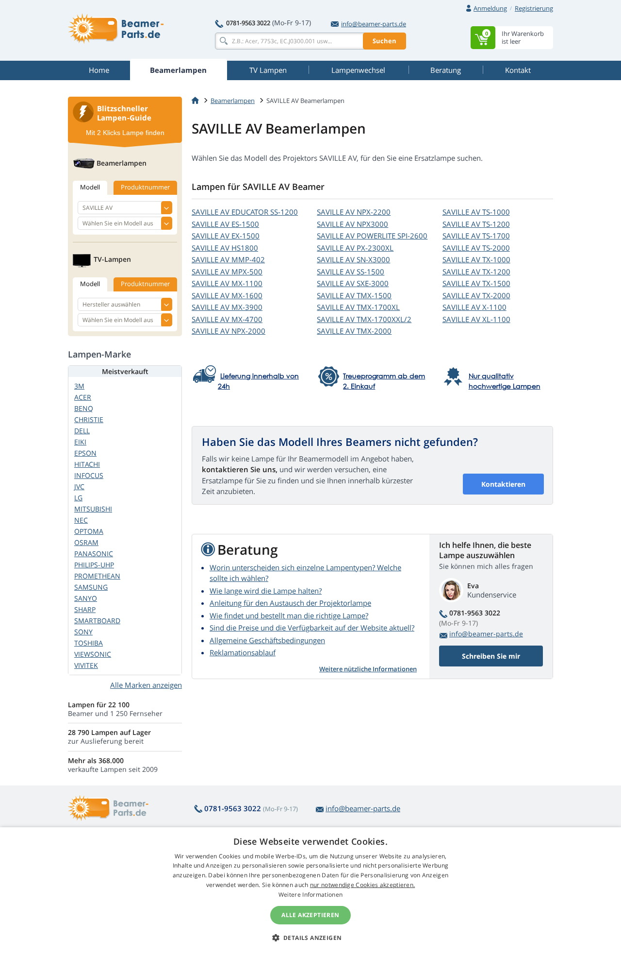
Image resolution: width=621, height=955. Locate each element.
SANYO (85, 598)
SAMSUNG (91, 587)
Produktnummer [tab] (145, 187)
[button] (310, 937)
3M (79, 386)
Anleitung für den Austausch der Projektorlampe (290, 603)
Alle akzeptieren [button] (310, 915)
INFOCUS (88, 475)
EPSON (85, 453)
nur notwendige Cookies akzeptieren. (362, 885)
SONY (83, 631)
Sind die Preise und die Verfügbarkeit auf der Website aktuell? (312, 627)
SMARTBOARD (97, 620)
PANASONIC (93, 553)
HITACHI (87, 464)
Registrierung (534, 8)
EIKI (80, 441)
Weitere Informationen (310, 894)
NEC (81, 520)
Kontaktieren (503, 484)
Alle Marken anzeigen (146, 685)
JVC (79, 486)
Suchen (384, 40)
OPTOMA (88, 531)
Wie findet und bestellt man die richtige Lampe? (289, 615)
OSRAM (86, 542)
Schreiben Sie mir (491, 656)
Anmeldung (490, 8)
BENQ (83, 408)
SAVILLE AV (245, 212)
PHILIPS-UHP (94, 564)
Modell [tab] (90, 187)
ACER (82, 397)
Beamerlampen (233, 100)
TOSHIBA (88, 643)
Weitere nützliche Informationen (368, 669)
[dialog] (310, 891)
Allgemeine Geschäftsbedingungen (267, 640)
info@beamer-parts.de (373, 23)
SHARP (85, 609)
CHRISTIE (88, 419)
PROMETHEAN (97, 575)
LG (78, 497)
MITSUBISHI (93, 508)
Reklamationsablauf (243, 652)
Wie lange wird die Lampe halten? (266, 591)
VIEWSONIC (92, 654)
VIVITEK (86, 665)
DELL (82, 430)
